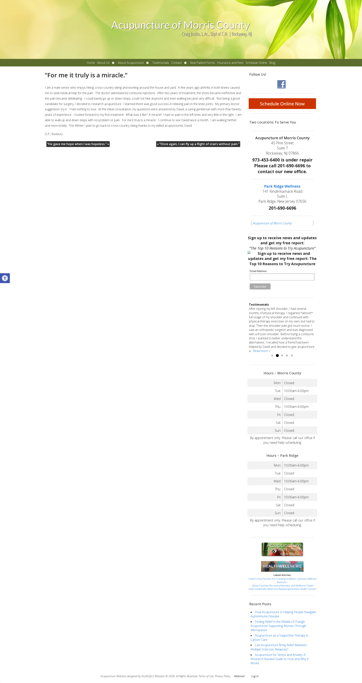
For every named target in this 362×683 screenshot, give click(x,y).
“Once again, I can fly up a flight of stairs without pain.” (198, 144)
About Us (103, 63)
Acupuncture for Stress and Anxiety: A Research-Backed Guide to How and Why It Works (280, 659)
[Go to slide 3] (282, 356)
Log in (254, 676)
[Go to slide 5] (292, 356)
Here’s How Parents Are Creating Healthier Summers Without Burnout (283, 580)
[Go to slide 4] (287, 356)
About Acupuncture (131, 63)
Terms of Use (206, 676)
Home (91, 63)
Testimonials (160, 63)
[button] (5, 278)
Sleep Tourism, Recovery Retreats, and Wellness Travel (282, 585)
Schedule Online (256, 63)
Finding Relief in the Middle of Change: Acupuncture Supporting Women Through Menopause (278, 626)
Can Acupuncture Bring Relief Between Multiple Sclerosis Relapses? (279, 647)
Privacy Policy (222, 676)
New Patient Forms (202, 63)
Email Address (258, 271)
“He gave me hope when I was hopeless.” (78, 144)
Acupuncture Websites (113, 676)
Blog (272, 63)
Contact (176, 63)
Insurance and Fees (230, 63)
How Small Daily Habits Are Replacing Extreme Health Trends (282, 589)
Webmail (239, 676)
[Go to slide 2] (277, 356)
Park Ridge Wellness (282, 186)
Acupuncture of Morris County (272, 223)
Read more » (261, 351)
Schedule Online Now (282, 104)
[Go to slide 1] (272, 356)
